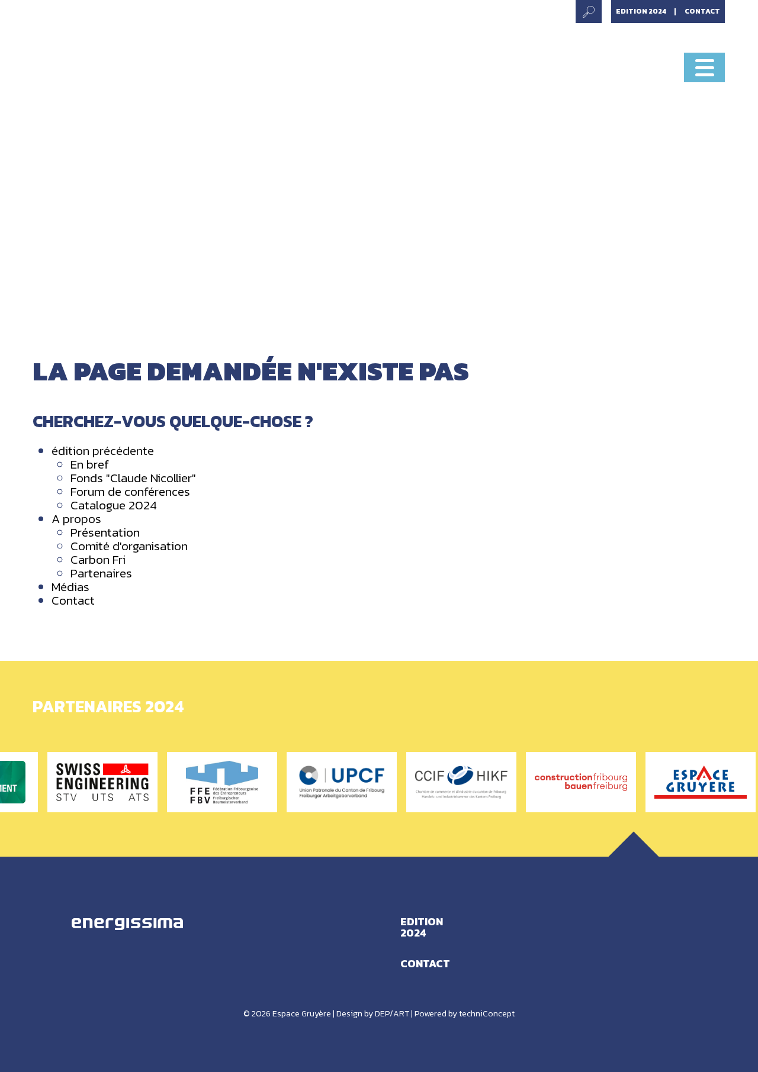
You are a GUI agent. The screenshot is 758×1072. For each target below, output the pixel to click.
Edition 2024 (641, 11)
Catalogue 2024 (113, 505)
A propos (76, 518)
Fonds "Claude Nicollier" (133, 478)
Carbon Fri (98, 559)
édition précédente (103, 450)
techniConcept (487, 1014)
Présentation (105, 532)
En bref (89, 464)
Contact (702, 11)
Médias (70, 586)
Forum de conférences (130, 491)
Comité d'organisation (129, 546)
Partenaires (101, 573)
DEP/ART (392, 1014)
